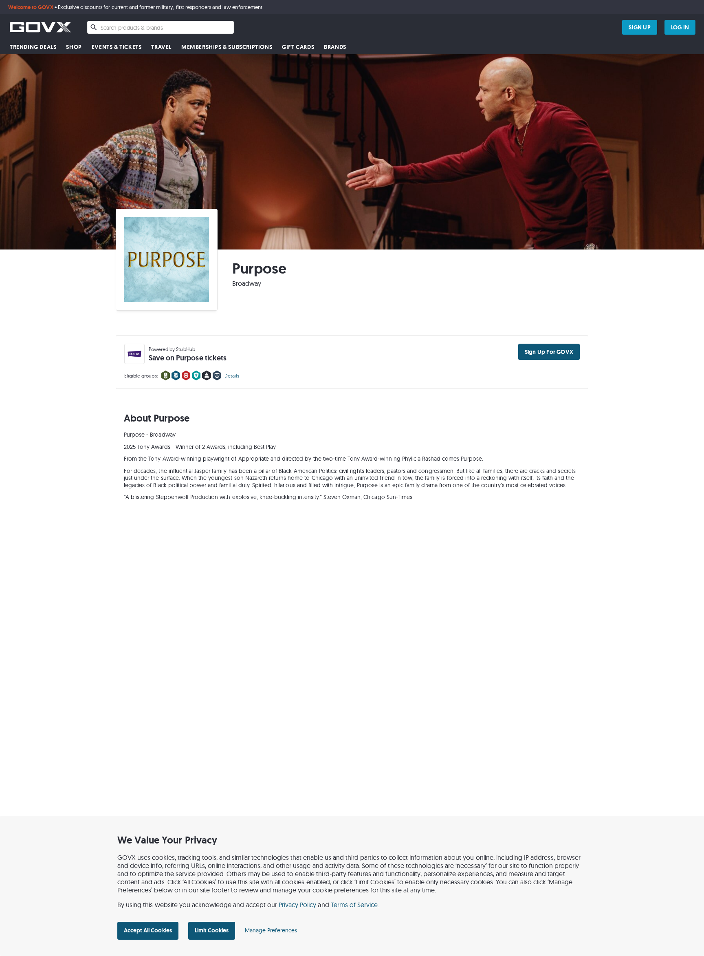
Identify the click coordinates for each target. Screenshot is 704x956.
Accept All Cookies (148, 930)
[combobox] (160, 27)
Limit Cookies (212, 930)
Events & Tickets (117, 47)
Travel (161, 47)
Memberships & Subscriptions (226, 47)
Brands (335, 47)
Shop (73, 47)
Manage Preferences (271, 930)
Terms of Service (354, 905)
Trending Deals (33, 47)
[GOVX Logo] (40, 27)
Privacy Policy (298, 905)
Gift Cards (298, 47)
